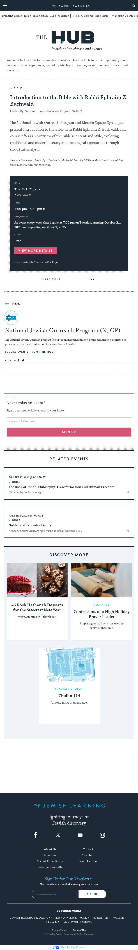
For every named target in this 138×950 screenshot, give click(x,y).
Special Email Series (50, 861)
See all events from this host (30, 352)
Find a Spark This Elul (90, 16)
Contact (88, 849)
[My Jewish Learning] (69, 808)
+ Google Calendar (33, 262)
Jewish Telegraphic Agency (30, 917)
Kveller (118, 917)
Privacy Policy (59, 930)
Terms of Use (79, 930)
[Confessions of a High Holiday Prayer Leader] (101, 580)
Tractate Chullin (69, 689)
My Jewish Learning (78, 922)
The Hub (87, 855)
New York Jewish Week (70, 917)
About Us (50, 849)
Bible (18, 88)
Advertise (50, 855)
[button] (92, 279)
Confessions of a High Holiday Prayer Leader (102, 614)
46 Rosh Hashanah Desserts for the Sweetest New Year (37, 608)
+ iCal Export (52, 262)
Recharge (101, 605)
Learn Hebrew (88, 861)
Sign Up (92, 894)
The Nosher (99, 917)
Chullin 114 (69, 696)
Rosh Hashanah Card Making (46, 16)
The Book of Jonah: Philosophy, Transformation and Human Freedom (61, 487)
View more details (35, 251)
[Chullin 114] (69, 665)
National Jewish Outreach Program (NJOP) (53, 111)
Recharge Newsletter (50, 867)
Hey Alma (52, 922)
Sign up (69, 432)
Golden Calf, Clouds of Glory (30, 525)
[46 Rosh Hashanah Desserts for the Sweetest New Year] (37, 580)
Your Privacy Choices (73, 947)
